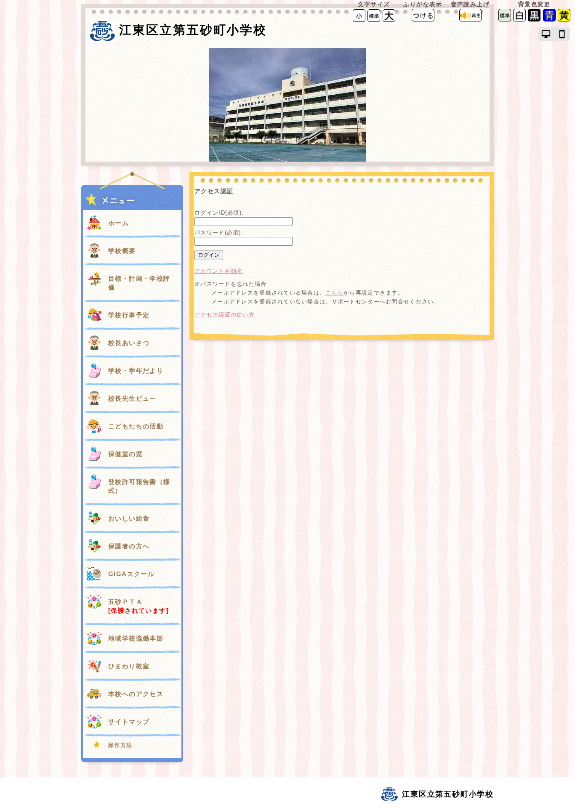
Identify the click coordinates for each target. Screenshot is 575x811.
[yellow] (564, 19)
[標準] (373, 15)
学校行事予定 (128, 315)
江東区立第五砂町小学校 (193, 30)
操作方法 (120, 745)
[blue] (549, 19)
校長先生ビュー (132, 398)
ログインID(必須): (219, 213)
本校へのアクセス (135, 693)
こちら (334, 293)
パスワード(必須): (218, 232)
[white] (519, 19)
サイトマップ (128, 721)
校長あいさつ (128, 342)
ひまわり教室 (128, 666)
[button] (546, 34)
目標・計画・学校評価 (139, 283)
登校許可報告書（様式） (139, 486)
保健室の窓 (125, 453)
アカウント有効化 (218, 271)
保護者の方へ (128, 546)
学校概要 (122, 250)
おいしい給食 (128, 518)
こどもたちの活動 (135, 426)
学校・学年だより (135, 370)
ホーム (118, 222)
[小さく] (359, 15)
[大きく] (389, 15)
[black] (534, 19)
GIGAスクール (131, 573)
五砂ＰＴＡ (138, 606)
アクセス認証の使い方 (224, 314)
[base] (504, 19)
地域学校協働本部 (135, 638)
